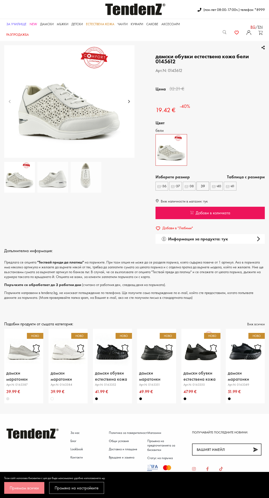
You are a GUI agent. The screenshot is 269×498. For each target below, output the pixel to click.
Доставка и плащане (123, 449)
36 (163, 186)
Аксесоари (170, 24)
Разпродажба (17, 34)
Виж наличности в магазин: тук (184, 201)
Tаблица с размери (246, 177)
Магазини (154, 432)
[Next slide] (129, 101)
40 (218, 186)
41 (232, 186)
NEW (33, 24)
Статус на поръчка (160, 458)
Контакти (76, 457)
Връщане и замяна (121, 457)
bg (253, 26)
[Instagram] (194, 469)
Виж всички (256, 324)
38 (191, 186)
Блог (73, 441)
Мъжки (62, 24)
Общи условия (119, 441)
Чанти (122, 24)
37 (177, 186)
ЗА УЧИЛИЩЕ (16, 24)
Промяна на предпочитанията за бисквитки (161, 445)
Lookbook (76, 449)
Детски (77, 24)
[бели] (52, 399)
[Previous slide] (10, 101)
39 (203, 186)
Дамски (47, 24)
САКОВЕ (152, 24)
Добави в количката (213, 213)
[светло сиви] (8, 399)
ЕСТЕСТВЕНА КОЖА (100, 24)
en (260, 26)
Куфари (137, 24)
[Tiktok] (221, 469)
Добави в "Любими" (177, 227)
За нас (75, 432)
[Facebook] (207, 469)
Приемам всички (24, 488)
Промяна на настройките (77, 488)
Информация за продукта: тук (198, 239)
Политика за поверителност (128, 432)
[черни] (96, 399)
